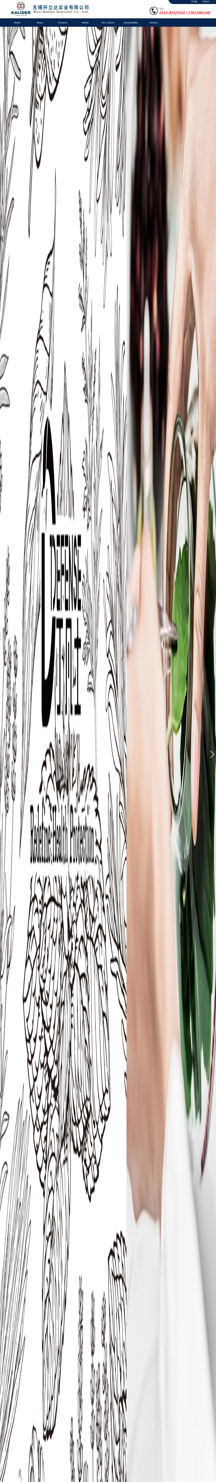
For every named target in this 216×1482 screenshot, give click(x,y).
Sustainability (131, 22)
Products (62, 22)
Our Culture (108, 22)
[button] (4, 754)
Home (17, 22)
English (205, 1)
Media (85, 22)
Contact (153, 22)
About (40, 22)
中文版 (194, 1)
